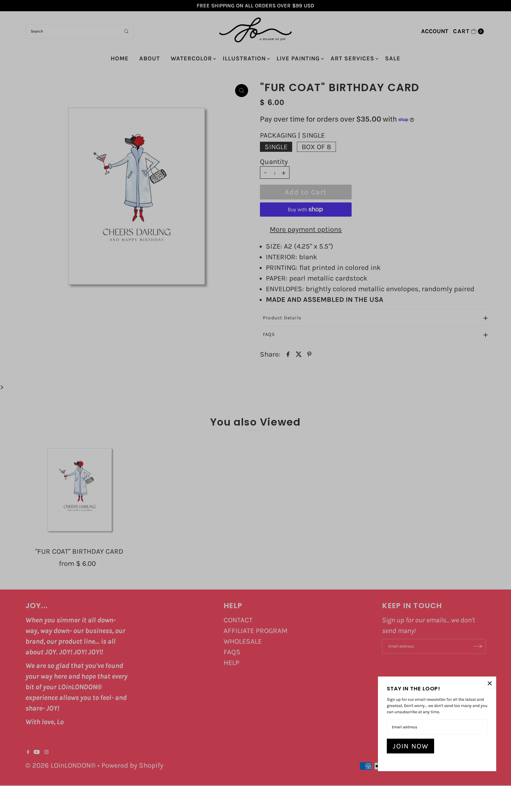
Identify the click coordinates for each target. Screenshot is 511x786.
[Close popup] (489, 683)
